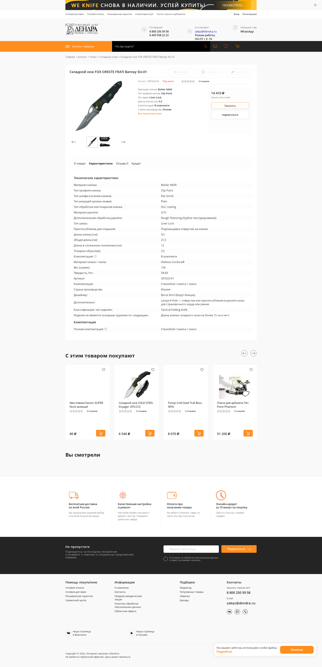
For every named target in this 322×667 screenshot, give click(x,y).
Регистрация (250, 14)
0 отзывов (204, 81)
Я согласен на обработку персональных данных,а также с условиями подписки (193, 558)
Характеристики (101, 163)
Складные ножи (108, 56)
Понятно (297, 650)
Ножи (93, 56)
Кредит (136, 163)
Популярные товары (192, 591)
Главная (70, 56)
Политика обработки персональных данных (128, 605)
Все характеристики (150, 113)
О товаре (80, 163)
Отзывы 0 (122, 163)
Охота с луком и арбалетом (171, 14)
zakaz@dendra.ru (206, 31)
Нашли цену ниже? (220, 97)
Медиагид (185, 587)
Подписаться (236, 549)
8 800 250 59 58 (238, 592)
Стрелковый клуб (144, 14)
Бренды (184, 600)
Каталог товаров (83, 46)
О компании (122, 587)
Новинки (185, 596)
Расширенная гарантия (119, 14)
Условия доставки (74, 14)
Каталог (82, 56)
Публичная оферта (125, 611)
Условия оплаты (95, 14)
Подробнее (224, 651)
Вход (236, 14)
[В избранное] (103, 370)
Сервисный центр (75, 600)
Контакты (120, 591)
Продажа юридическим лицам (128, 597)
